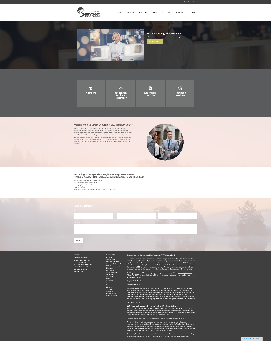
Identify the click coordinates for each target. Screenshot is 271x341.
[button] (130, 12)
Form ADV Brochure (133, 302)
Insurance (109, 281)
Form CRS (109, 257)
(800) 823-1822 (189, 2)
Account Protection (112, 262)
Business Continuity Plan (114, 264)
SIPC (138, 284)
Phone (160, 211)
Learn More (155, 41)
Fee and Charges (112, 272)
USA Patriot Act (111, 270)
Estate (108, 278)
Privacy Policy (110, 259)
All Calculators (111, 293)
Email (118, 211)
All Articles (109, 289)
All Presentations (111, 295)
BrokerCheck (170, 255)
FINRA (134, 284)
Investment (110, 276)
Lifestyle (109, 287)
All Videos (109, 291)
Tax (107, 283)
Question (77, 222)
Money (108, 285)
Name (76, 211)
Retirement (110, 274)
